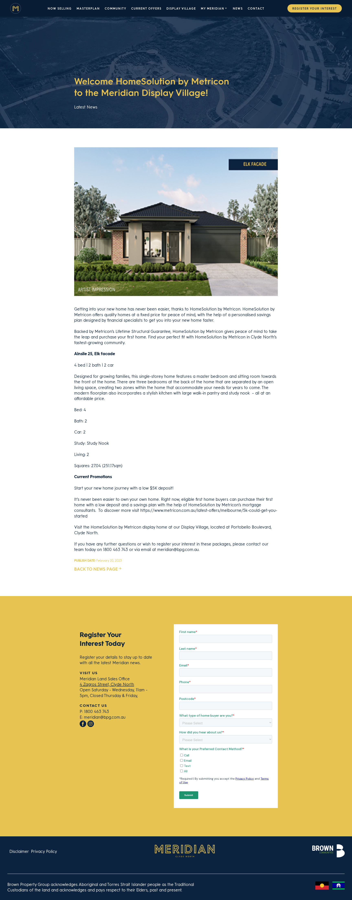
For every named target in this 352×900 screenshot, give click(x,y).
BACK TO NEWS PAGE (96, 569)
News (238, 8)
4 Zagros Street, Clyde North (107, 684)
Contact (256, 8)
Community (115, 8)
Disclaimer (19, 851)
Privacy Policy (44, 851)
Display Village (181, 8)
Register (314, 8)
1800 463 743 (96, 711)
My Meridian (212, 8)
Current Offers (146, 8)
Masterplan (88, 8)
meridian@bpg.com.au (104, 716)
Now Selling (60, 8)
